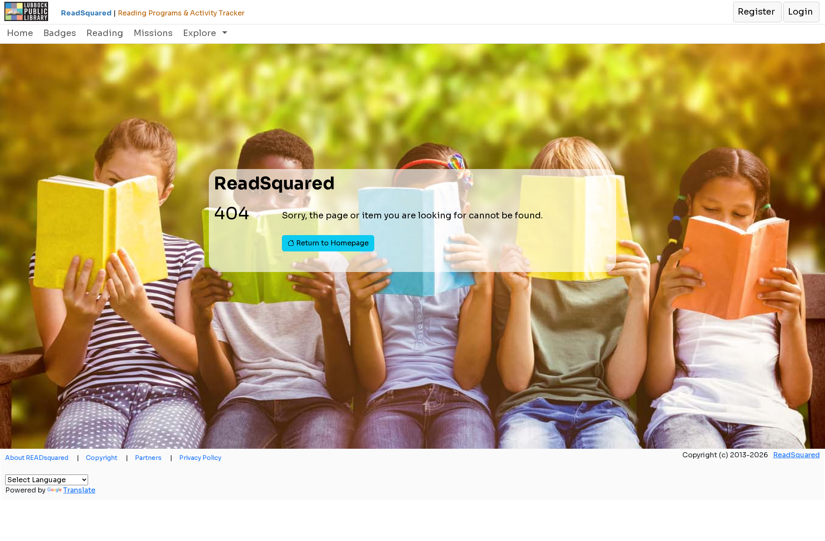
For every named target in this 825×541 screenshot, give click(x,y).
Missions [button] (153, 33)
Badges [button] (59, 33)
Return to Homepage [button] (331, 243)
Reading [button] (104, 33)
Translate (79, 490)
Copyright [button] (107, 458)
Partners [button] (153, 458)
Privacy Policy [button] (200, 458)
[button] (757, 12)
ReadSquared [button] (796, 454)
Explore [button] (200, 33)
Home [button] (20, 33)
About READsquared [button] (42, 458)
